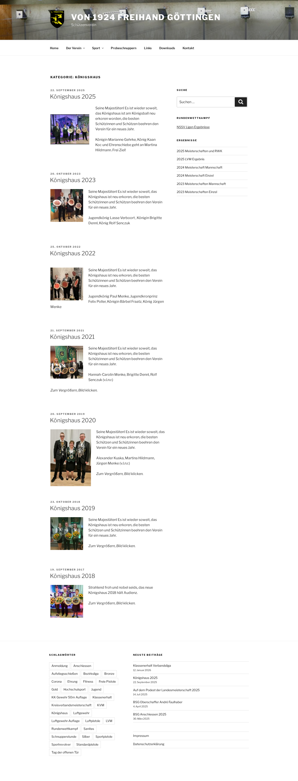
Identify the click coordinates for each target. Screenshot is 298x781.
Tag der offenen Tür (65, 752)
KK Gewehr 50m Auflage (69, 697)
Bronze (109, 673)
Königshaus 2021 (72, 336)
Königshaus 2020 (73, 420)
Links (148, 48)
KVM (100, 705)
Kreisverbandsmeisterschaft (71, 705)
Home (54, 48)
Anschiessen (82, 666)
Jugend (96, 689)
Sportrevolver (61, 744)
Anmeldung (59, 666)
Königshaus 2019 (72, 508)
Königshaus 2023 (73, 180)
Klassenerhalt (102, 697)
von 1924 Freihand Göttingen (146, 17)
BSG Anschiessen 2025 (149, 714)
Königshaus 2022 (72, 253)
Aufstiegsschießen (64, 673)
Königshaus (59, 713)
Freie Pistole (107, 681)
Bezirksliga (91, 673)
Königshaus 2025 (73, 96)
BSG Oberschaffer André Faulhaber (157, 702)
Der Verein (73, 48)
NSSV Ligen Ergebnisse (193, 127)
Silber (86, 736)
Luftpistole (92, 721)
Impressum (141, 736)
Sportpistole (104, 736)
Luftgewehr (81, 713)
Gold (54, 689)
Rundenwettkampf (64, 729)
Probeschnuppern (123, 48)
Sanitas (89, 729)
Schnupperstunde (63, 736)
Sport (96, 48)
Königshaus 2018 (72, 575)
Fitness (88, 681)
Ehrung (72, 681)
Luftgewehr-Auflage (65, 721)
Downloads (167, 48)
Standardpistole (87, 744)
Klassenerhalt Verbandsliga (152, 665)
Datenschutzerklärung (148, 744)
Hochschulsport (74, 689)
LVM (109, 721)
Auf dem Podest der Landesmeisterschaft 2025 (166, 690)
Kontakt (188, 48)
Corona (56, 681)
